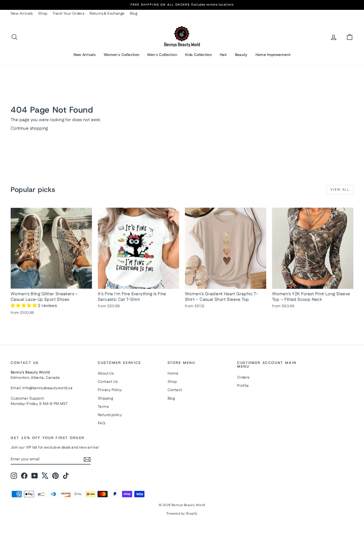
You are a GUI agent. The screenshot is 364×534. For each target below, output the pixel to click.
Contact (175, 390)
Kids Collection (198, 54)
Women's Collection (121, 54)
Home (173, 373)
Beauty (241, 54)
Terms (103, 406)
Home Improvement (273, 54)
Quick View (51, 283)
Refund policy (110, 415)
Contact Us (108, 381)
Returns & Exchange (107, 13)
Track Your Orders (68, 13)
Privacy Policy (110, 390)
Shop (42, 13)
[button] (24, 306)
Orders (243, 377)
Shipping (105, 398)
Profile (243, 385)
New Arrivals (22, 13)
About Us (106, 373)
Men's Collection (162, 54)
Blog (133, 13)
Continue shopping (29, 128)
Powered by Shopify (182, 513)
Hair (223, 54)
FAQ (101, 423)
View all (339, 189)
